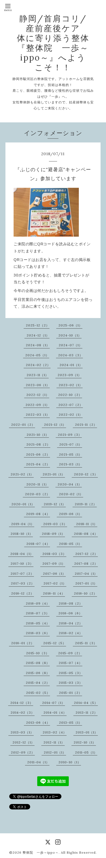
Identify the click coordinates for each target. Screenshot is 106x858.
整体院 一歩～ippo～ (41, 852)
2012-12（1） (24, 742)
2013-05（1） (70, 722)
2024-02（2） (38, 365)
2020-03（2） (37, 494)
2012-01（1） (55, 752)
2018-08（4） (86, 534)
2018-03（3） (54, 554)
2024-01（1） (71, 365)
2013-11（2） (87, 712)
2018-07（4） (38, 544)
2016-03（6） (38, 633)
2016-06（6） (70, 613)
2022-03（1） (38, 414)
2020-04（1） (70, 484)
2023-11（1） (38, 375)
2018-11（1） (86, 524)
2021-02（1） (22, 474)
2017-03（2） (23, 583)
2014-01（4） (55, 712)
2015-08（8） (38, 663)
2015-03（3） (71, 683)
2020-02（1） (71, 494)
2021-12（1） (55, 424)
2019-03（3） (55, 524)
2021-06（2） (38, 454)
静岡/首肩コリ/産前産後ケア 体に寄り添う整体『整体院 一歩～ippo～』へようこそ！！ (57, 42)
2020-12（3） (86, 474)
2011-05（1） (86, 752)
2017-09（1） (53, 563)
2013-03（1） (22, 732)
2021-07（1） (70, 444)
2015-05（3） (71, 673)
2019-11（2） (86, 504)
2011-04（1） (38, 762)
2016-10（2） (85, 593)
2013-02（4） (55, 732)
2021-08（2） (38, 444)
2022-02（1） (71, 414)
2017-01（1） (86, 583)
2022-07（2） (70, 405)
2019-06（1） (70, 514)
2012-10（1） (85, 742)
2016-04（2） (71, 623)
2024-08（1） (38, 345)
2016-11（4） (54, 593)
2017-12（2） (86, 554)
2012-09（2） (23, 752)
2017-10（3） (22, 563)
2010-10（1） (69, 762)
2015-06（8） (38, 673)
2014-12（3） (21, 703)
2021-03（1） (70, 464)
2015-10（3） (37, 653)
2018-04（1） (21, 554)
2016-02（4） (71, 633)
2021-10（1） (38, 435)
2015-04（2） (38, 683)
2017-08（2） (86, 563)
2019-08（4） (38, 514)
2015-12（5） (54, 643)
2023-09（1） (70, 375)
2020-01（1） (23, 504)
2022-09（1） (37, 405)
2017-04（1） (86, 573)
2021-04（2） (38, 464)
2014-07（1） (53, 703)
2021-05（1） (70, 454)
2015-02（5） (38, 693)
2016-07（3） (37, 613)
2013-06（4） (38, 722)
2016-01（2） (22, 643)
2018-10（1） (22, 534)
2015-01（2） (70, 693)
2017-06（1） (54, 573)
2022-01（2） (23, 424)
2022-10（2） (70, 395)
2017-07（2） (22, 573)
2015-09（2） (70, 653)
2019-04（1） (22, 524)
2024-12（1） (38, 335)
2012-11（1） (54, 742)
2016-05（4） (38, 623)
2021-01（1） (54, 474)
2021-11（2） (86, 424)
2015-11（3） (86, 643)
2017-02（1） (54, 583)
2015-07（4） (70, 663)
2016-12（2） (22, 593)
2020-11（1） (37, 484)
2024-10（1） (70, 335)
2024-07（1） (70, 345)
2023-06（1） (38, 385)
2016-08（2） (71, 603)
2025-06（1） (70, 325)
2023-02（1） (71, 385)
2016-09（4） (38, 603)
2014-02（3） (23, 712)
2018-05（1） (70, 544)
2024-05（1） (37, 355)
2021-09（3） (70, 435)
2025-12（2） (37, 325)
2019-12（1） (55, 504)
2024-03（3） (70, 355)
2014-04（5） (86, 703)
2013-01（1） (87, 732)
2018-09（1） (53, 534)
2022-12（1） (37, 395)
